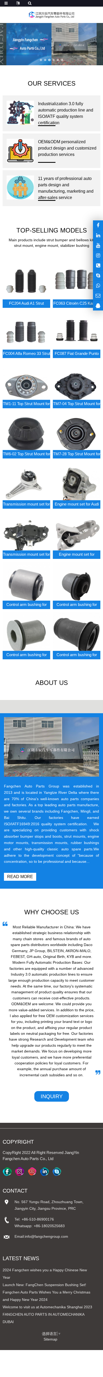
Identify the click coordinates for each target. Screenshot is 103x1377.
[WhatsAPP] (98, 285)
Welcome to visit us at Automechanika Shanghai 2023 (47, 1307)
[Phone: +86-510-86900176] (98, 265)
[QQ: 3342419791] (98, 305)
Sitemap (50, 1339)
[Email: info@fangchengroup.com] (98, 295)
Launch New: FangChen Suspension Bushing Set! (44, 1285)
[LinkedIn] (98, 235)
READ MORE (20, 876)
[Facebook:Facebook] (98, 225)
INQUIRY (52, 1096)
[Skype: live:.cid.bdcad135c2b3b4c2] (98, 275)
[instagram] (98, 245)
